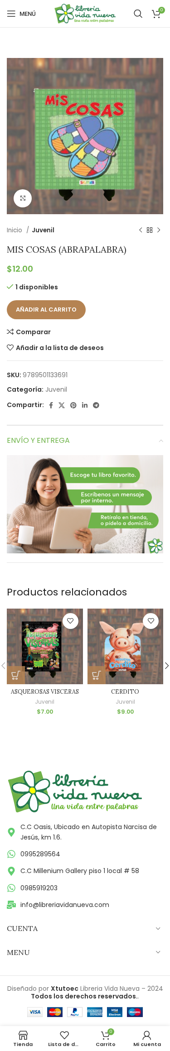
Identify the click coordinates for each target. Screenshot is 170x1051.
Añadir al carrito (46, 309)
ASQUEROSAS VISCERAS (45, 691)
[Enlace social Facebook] (51, 405)
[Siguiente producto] (158, 230)
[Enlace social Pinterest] (73, 405)
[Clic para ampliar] (23, 198)
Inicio (15, 230)
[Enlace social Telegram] (96, 405)
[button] (16, 675)
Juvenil (43, 230)
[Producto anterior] (140, 230)
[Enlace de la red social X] (62, 405)
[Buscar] (138, 14)
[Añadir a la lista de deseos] (70, 621)
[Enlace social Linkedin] (84, 405)
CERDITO (125, 691)
